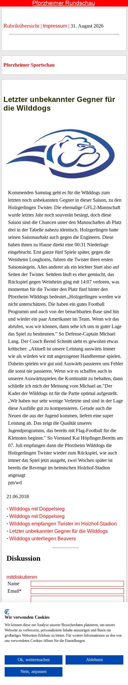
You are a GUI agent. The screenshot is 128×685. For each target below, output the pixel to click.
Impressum (55, 26)
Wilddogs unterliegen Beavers (42, 538)
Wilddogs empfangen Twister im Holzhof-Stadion (63, 523)
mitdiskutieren (22, 577)
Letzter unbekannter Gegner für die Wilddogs (58, 531)
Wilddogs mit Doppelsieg (37, 509)
